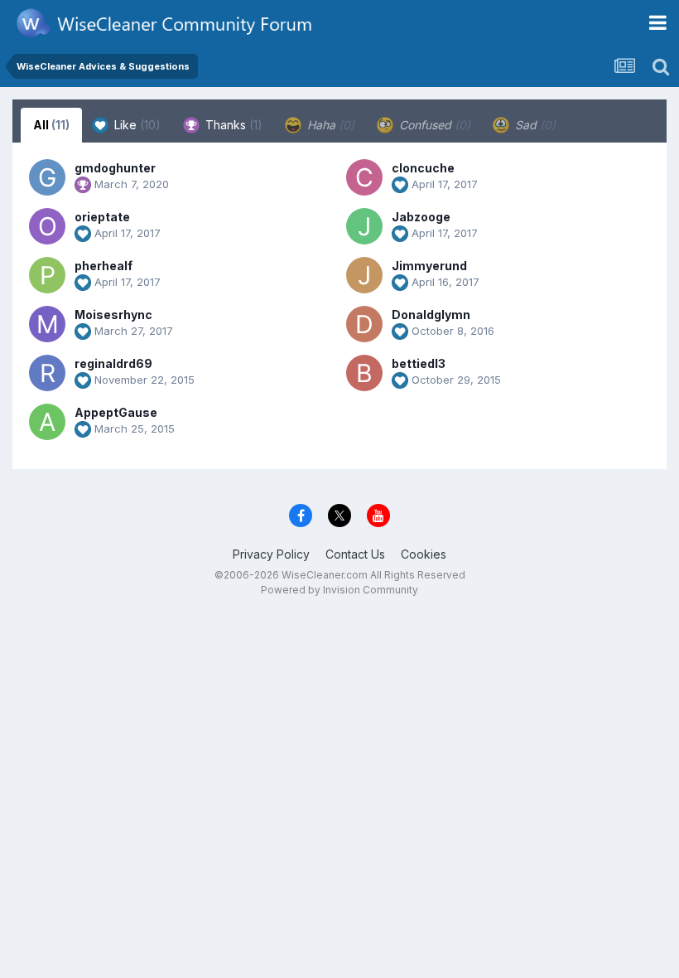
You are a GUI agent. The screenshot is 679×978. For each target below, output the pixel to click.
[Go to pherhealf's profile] (47, 275)
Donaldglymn (431, 314)
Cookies (423, 554)
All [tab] (51, 125)
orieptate (102, 217)
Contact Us (355, 554)
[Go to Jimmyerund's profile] (364, 275)
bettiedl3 (418, 363)
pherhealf (103, 266)
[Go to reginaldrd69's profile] (47, 373)
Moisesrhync (113, 314)
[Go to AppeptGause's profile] (47, 422)
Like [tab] (136, 125)
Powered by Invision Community (339, 589)
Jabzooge (421, 217)
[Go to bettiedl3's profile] (364, 373)
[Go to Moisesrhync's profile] (47, 324)
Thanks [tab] (232, 125)
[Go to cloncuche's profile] (364, 177)
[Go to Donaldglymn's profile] (364, 324)
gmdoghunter (115, 168)
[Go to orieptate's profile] (47, 226)
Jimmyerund (429, 266)
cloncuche (423, 168)
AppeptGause (116, 412)
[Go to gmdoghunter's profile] (47, 177)
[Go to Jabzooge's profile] (364, 226)
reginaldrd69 (113, 363)
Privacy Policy (271, 554)
